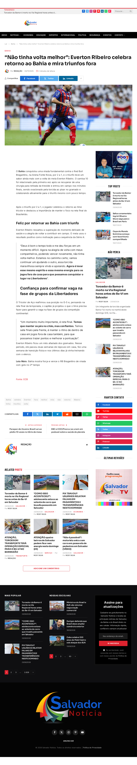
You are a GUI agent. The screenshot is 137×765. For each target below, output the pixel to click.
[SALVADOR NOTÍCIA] (37, 23)
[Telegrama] (7, 172)
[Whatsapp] (7, 191)
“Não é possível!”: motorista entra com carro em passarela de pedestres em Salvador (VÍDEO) (75, 543)
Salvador (20, 506)
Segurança (94, 35)
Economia (28, 35)
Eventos (107, 35)
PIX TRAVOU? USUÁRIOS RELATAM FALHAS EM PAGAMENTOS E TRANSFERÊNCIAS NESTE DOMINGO (74, 500)
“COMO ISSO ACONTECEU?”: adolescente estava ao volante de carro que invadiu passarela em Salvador (46, 500)
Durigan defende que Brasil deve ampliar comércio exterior (77, 624)
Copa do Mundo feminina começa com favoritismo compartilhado (121, 235)
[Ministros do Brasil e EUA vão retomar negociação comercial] (57, 606)
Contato (119, 35)
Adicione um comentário (46, 568)
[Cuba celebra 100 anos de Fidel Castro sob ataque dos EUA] (57, 641)
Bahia (8, 51)
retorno (67, 400)
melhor (44, 400)
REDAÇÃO (18, 71)
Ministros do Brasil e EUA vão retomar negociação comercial (76, 606)
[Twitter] (7, 166)
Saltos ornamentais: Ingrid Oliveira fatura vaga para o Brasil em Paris (122, 217)
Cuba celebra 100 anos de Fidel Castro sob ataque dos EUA (76, 640)
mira (52, 400)
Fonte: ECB (22, 379)
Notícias (14, 35)
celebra (17, 400)
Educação (41, 35)
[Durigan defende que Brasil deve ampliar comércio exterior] (57, 625)
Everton (27, 400)
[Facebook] (7, 159)
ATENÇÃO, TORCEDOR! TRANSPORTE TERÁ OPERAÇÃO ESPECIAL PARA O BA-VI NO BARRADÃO (17, 544)
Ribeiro (77, 400)
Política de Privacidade (92, 747)
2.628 (26, 672)
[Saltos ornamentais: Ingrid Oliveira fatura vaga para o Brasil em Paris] (103, 217)
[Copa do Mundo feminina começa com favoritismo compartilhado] (103, 235)
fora (36, 400)
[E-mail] (7, 178)
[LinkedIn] (7, 184)
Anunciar (68, 741)
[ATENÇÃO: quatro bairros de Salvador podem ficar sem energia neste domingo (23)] (46, 526)
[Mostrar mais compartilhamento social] (81, 78)
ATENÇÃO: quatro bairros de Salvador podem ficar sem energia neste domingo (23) (46, 543)
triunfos (17, 404)
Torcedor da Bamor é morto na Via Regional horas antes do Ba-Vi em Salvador (31, 12)
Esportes (53, 35)
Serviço (48, 553)
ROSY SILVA (12, 508)
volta (26, 404)
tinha (8, 404)
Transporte (21, 556)
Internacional (68, 35)
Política (82, 35)
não (59, 400)
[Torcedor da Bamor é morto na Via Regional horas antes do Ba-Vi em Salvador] (17, 482)
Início (4, 35)
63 (70, 656)
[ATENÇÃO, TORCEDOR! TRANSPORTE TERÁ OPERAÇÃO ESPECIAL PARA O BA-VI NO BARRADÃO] (17, 526)
